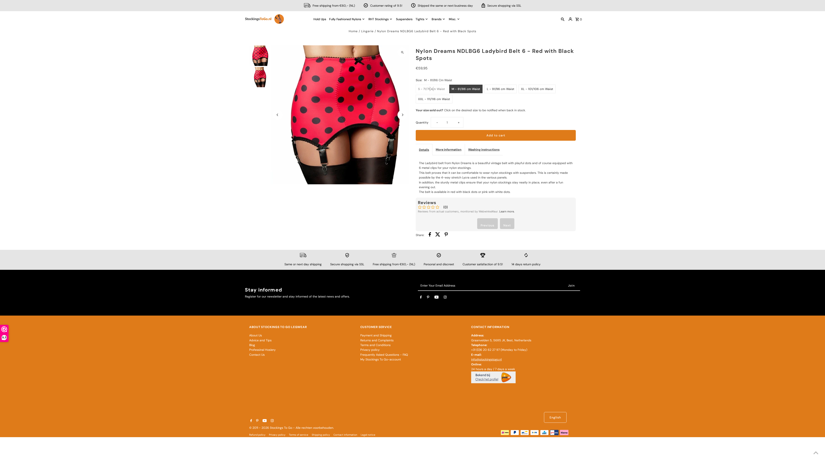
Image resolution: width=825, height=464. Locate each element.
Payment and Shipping (376, 335)
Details (424, 150)
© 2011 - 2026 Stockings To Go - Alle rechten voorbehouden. (291, 428)
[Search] (562, 19)
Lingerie (367, 31)
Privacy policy (370, 350)
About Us (255, 335)
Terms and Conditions (375, 345)
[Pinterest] (428, 298)
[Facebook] (421, 298)
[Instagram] (445, 298)
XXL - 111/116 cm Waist (434, 99)
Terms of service (298, 435)
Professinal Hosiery (262, 350)
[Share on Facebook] (430, 235)
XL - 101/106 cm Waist (537, 89)
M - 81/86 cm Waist (466, 89)
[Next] (402, 115)
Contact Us (257, 355)
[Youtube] (436, 298)
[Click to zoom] (402, 52)
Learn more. (507, 211)
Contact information (345, 435)
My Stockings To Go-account (380, 359)
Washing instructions (484, 149)
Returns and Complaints (377, 340)
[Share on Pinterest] (446, 235)
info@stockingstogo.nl (486, 359)
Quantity (422, 122)
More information (448, 149)
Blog (252, 345)
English (555, 417)
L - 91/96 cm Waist (500, 89)
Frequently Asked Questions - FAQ (384, 355)
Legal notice (368, 435)
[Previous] (278, 115)
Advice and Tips (260, 340)
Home (353, 31)
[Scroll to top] (816, 453)
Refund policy (257, 435)
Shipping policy (321, 435)
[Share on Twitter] (437, 235)
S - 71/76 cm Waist (431, 89)
